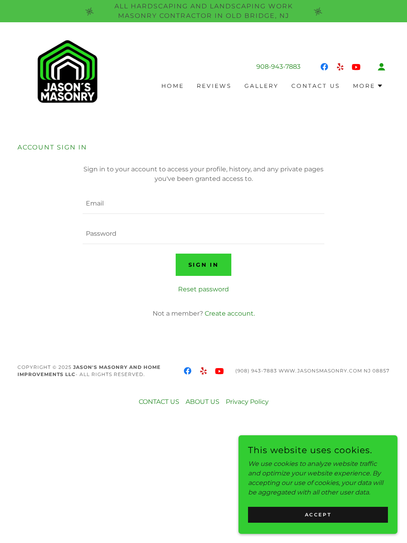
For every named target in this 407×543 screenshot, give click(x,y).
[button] (382, 67)
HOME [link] (172, 85)
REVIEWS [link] (214, 85)
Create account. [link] (230, 313)
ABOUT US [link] (202, 401)
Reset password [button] (203, 289)
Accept (318, 515)
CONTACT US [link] (315, 85)
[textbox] (203, 203)
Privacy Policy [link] (247, 401)
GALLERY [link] (261, 85)
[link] (63, 74)
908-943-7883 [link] (278, 66)
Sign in (203, 264)
